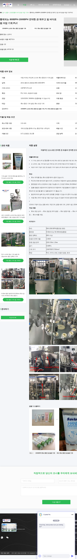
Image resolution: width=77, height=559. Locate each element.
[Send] (72, 556)
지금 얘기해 (13, 60)
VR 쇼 (32, 5)
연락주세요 (57, 5)
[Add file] (39, 556)
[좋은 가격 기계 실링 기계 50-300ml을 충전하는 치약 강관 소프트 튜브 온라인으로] (13, 161)
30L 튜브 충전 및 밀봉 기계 (65, 453)
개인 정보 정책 (5, 553)
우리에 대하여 (43, 5)
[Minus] (72, 514)
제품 (24, 5)
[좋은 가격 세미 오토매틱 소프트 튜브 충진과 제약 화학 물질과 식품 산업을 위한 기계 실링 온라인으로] (13, 200)
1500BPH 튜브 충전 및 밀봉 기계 (45, 453)
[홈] (7, 4)
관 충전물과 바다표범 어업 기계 (18, 12)
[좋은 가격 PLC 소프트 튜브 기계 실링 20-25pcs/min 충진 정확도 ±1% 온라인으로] (13, 239)
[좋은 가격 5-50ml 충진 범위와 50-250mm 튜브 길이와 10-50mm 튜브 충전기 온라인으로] (13, 279)
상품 (6, 12)
